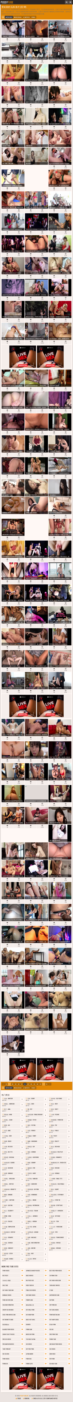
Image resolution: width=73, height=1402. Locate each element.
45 (34, 1084)
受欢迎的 (9, 17)
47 (40, 1084)
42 (25, 1084)
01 (6, 1084)
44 (31, 1084)
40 (18, 1084)
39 (15, 1084)
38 (12, 1084)
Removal (26, 1398)
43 (28, 1084)
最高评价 (27, 17)
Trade (19, 1398)
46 (37, 1084)
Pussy (7, 2)
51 (46, 1084)
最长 (34, 17)
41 (21, 1084)
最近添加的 (18, 17)
